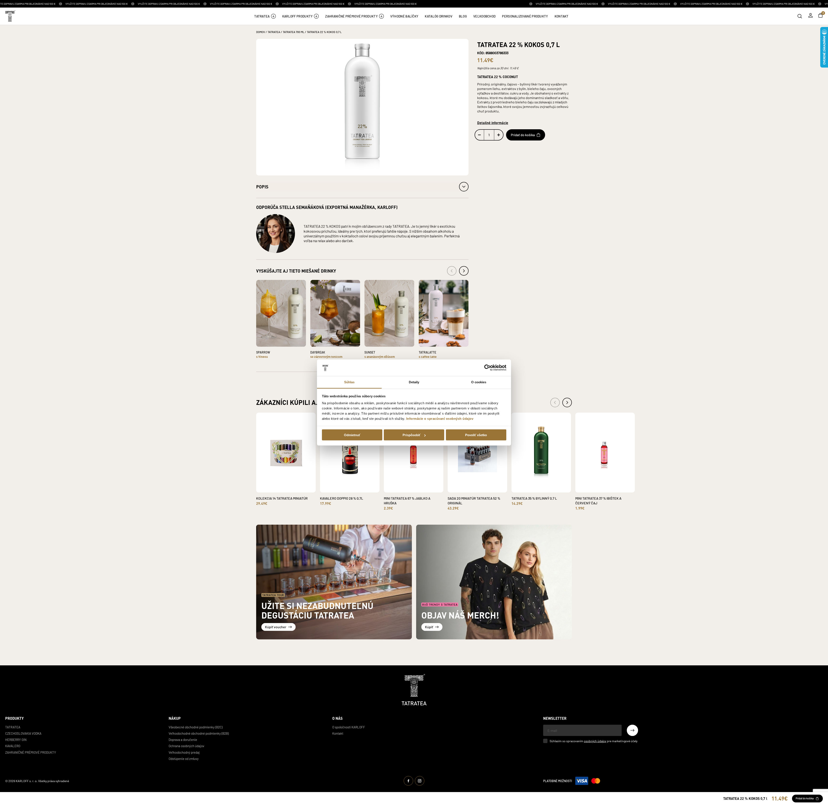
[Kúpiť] (494, 582)
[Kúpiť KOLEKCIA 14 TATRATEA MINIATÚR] (291, 486)
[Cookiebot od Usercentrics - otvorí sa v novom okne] (487, 368)
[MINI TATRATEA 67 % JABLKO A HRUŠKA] (413, 452)
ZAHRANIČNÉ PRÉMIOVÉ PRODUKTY (30, 752)
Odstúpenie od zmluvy (184, 758)
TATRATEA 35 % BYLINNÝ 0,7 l (534, 498)
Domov (260, 31)
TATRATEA (274, 31)
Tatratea (12, 727)
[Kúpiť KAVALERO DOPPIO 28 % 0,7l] (354, 486)
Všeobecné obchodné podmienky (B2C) (196, 727)
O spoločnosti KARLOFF (348, 727)
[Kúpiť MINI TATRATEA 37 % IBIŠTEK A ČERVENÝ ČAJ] (610, 486)
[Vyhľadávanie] (799, 16)
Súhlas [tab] (349, 382)
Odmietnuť (352, 435)
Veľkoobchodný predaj (184, 752)
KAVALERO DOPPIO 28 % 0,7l (341, 498)
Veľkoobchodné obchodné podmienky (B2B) (199, 733)
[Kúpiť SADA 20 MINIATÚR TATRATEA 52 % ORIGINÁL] (482, 486)
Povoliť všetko (476, 435)
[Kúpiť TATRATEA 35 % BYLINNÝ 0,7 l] (546, 486)
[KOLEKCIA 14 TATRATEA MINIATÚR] (286, 452)
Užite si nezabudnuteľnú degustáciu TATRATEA (317, 610)
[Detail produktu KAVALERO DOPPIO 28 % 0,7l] (344, 489)
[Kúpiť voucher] (334, 582)
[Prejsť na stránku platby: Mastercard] (595, 781)
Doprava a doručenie (183, 739)
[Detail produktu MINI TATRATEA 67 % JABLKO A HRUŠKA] (408, 489)
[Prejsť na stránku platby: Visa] (581, 781)
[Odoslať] (632, 730)
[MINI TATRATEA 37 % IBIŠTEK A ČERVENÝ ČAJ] (605, 452)
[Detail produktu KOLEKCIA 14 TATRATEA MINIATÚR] (281, 489)
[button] (362, 186)
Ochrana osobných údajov (186, 746)
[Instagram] (419, 781)
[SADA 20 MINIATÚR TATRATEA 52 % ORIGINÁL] (477, 452)
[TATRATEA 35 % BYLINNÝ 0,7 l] (541, 452)
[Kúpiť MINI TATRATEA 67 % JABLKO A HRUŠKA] (418, 486)
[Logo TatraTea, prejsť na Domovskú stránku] (10, 16)
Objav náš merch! (460, 614)
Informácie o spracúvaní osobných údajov (440, 418)
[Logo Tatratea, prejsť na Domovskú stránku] (414, 689)
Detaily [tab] (414, 382)
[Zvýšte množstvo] (498, 135)
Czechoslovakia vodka (23, 733)
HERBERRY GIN (16, 739)
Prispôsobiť (411, 435)
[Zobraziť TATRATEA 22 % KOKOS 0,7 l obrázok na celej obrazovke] (362, 107)
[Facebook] (408, 781)
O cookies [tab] (478, 382)
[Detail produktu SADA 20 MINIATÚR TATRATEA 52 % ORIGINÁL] (472, 489)
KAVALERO (12, 746)
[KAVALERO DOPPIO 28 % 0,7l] (350, 452)
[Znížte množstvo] (479, 135)
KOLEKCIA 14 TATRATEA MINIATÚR (282, 498)
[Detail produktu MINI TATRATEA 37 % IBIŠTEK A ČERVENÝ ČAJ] (600, 489)
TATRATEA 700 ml (293, 31)
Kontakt (337, 733)
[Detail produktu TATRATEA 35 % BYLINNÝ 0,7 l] (536, 489)
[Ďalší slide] (567, 402)
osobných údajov (595, 741)
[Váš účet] (810, 15)
